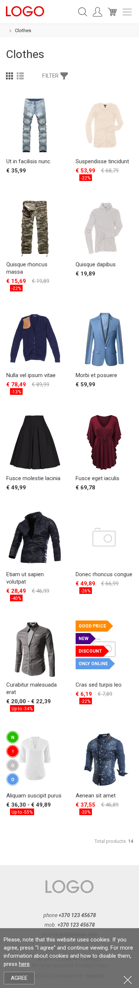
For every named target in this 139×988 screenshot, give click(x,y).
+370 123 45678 (77, 915)
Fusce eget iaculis (97, 478)
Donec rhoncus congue (104, 574)
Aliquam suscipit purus (34, 795)
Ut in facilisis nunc (28, 161)
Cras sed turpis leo (99, 684)
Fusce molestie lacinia (33, 478)
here (24, 964)
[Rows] (20, 76)
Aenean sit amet (96, 795)
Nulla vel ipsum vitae (31, 375)
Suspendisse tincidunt (102, 161)
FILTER (50, 75)
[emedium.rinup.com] (25, 10)
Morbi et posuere (96, 375)
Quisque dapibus (96, 264)
